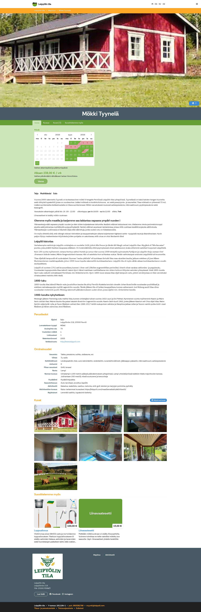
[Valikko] (197, 4)
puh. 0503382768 (76, 605)
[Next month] (91, 134)
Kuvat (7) (57, 123)
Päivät (37, 130)
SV (160, 4)
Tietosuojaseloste (65, 608)
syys (70, 135)
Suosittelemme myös (74, 123)
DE (164, 4)
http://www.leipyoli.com (70, 341)
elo (45, 135)
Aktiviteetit (110, 555)
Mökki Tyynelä (65, 10)
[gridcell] (37, 143)
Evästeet (80, 608)
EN (156, 4)
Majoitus (51, 10)
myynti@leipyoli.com (95, 605)
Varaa (36, 123)
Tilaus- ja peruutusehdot (44, 608)
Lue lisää (41, 594)
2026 (57, 135)
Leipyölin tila (39, 10)
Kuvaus (46, 123)
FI (152, 4)
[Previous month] (37, 134)
